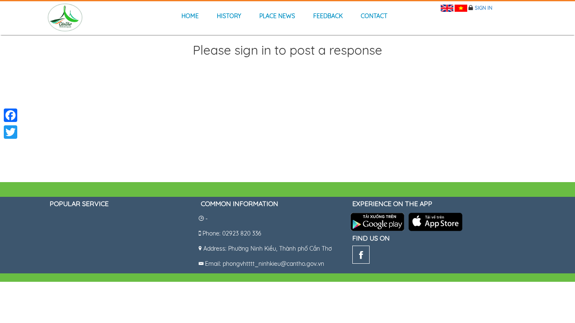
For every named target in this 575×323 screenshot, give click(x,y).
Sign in (483, 8)
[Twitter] (10, 132)
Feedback (328, 16)
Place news (277, 16)
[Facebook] (361, 256)
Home (190, 16)
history (229, 16)
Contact (374, 16)
